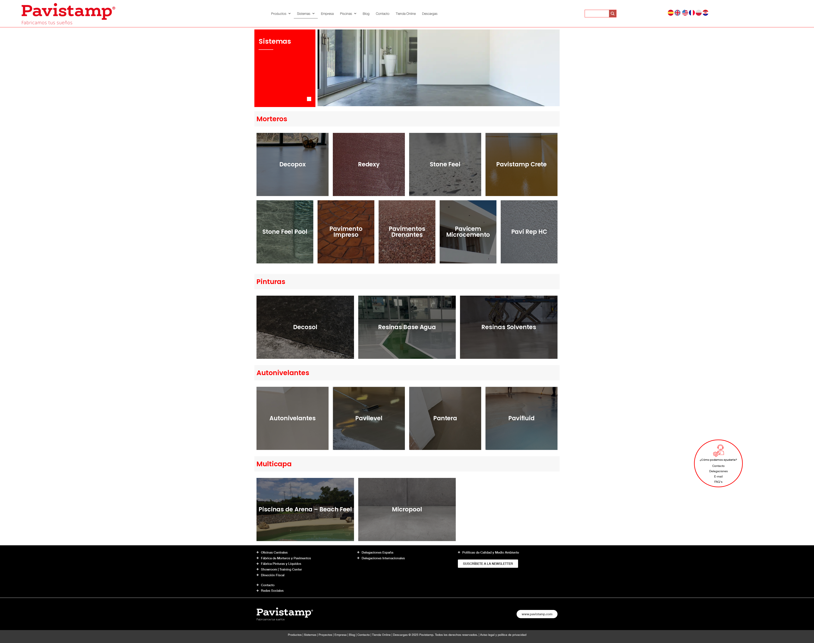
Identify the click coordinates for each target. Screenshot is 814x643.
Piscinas (346, 13)
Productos (278, 13)
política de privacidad (512, 634)
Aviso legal (487, 634)
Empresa (327, 13)
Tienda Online (406, 13)
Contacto (382, 13)
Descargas (430, 13)
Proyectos (325, 634)
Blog (366, 13)
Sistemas (303, 13)
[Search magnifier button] (612, 13)
